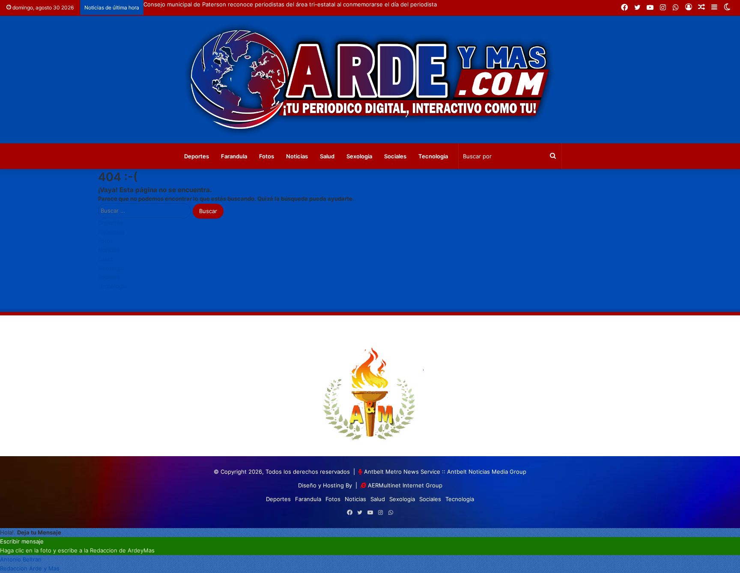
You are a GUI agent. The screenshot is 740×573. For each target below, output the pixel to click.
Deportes (196, 156)
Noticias (297, 156)
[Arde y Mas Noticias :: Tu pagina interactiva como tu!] (370, 79)
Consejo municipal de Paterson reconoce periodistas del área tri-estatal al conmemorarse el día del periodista (290, 4)
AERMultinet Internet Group (405, 485)
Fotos (266, 156)
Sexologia (359, 156)
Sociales (395, 156)
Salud (327, 156)
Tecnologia (433, 156)
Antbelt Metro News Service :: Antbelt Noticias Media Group (445, 471)
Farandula (234, 156)
